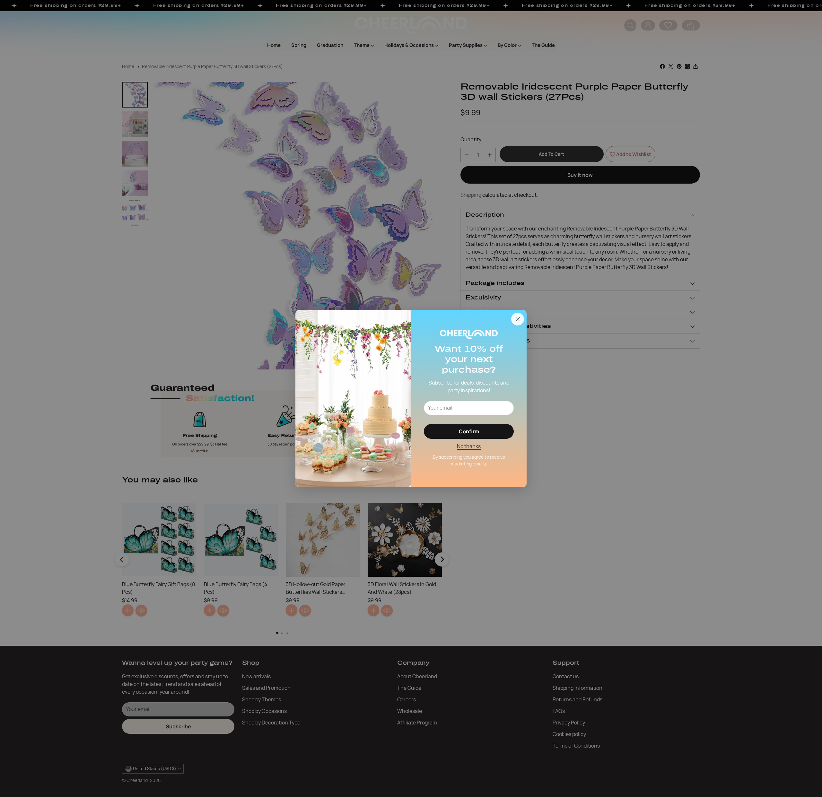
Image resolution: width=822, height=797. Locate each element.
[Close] (517, 319)
